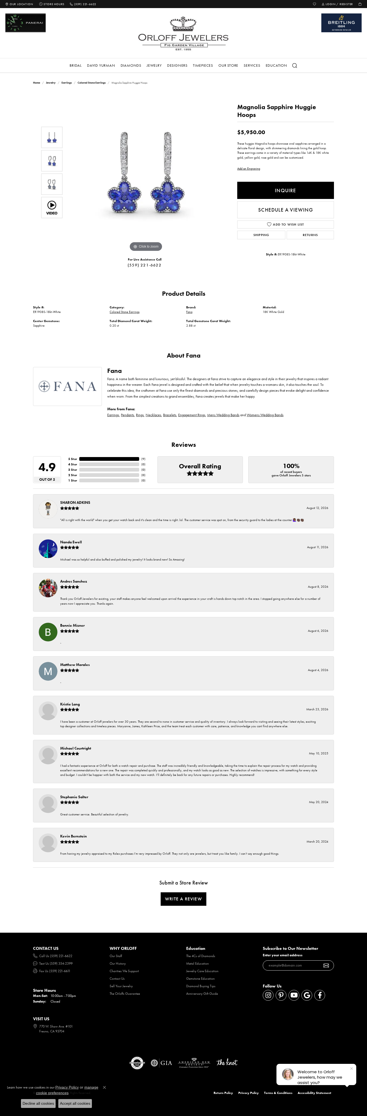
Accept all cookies (75, 1103)
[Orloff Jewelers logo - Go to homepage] (183, 33)
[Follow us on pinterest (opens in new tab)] (281, 995)
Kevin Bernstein (73, 836)
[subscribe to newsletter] (326, 965)
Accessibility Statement (314, 1093)
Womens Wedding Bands (265, 414)
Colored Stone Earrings (92, 82)
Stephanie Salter (74, 796)
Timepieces (203, 65)
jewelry (51, 82)
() (143, 459)
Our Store (228, 65)
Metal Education (197, 963)
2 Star (72, 475)
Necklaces (153, 414)
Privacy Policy (248, 1093)
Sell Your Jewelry (121, 986)
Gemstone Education (200, 978)
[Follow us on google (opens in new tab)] (306, 995)
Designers (177, 65)
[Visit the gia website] (161, 1063)
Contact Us (117, 978)
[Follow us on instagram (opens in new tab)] (268, 995)
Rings (140, 414)
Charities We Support (124, 971)
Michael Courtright (75, 748)
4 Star (72, 464)
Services (252, 65)
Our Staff (116, 956)
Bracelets (169, 414)
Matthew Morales (75, 664)
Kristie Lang (70, 704)
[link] (19, 4)
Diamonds (131, 65)
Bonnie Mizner (72, 625)
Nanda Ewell (71, 542)
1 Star (72, 480)
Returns (310, 235)
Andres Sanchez (73, 581)
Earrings (67, 82)
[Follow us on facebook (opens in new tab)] (319, 995)
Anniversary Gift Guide (202, 993)
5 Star (72, 459)
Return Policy (223, 1093)
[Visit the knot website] (227, 1063)
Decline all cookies (38, 1103)
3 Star (72, 470)
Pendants (127, 414)
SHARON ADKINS (75, 502)
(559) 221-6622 (144, 265)
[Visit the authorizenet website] (137, 1063)
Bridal (76, 65)
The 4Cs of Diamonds (200, 956)
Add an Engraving (248, 168)
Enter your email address (283, 955)
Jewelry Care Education (202, 971)
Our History (118, 963)
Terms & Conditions (278, 1093)
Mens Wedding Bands (223, 414)
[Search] (295, 65)
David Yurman (101, 65)
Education (276, 65)
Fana (189, 312)
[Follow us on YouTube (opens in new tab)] (294, 995)
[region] (145, 172)
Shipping (261, 235)
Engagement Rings (191, 414)
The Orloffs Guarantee (125, 993)
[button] (314, 4)
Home (36, 82)
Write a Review (183, 899)
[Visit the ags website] (194, 1063)
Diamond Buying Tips (200, 986)
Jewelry (154, 65)
